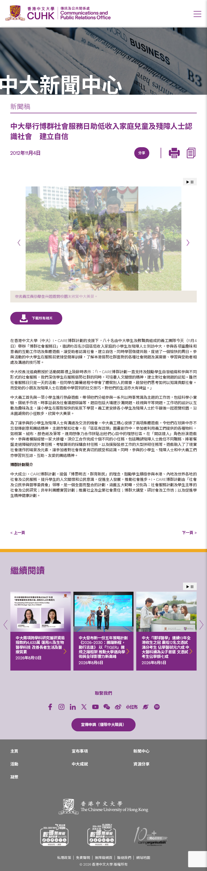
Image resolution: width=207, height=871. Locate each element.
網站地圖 (143, 858)
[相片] (103, 238)
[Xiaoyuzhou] (145, 707)
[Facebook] (97, 159)
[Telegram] (134, 159)
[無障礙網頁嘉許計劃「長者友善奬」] (101, 835)
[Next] (188, 243)
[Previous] (19, 243)
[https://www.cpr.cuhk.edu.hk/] (84, 13)
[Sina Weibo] (147, 159)
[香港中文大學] (31, 13)
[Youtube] (95, 707)
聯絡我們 (124, 858)
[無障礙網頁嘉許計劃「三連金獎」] (54, 835)
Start (188, 182)
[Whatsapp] (159, 159)
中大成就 (80, 764)
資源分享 (141, 764)
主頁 (14, 751)
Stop (192, 182)
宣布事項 (80, 751)
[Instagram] (61, 707)
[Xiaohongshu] (132, 707)
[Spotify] (157, 707)
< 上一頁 (17, 532)
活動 (14, 764)
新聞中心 (141, 751)
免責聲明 (83, 858)
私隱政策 (64, 858)
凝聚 (14, 777)
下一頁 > (189, 532)
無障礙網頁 (103, 858)
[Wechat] (107, 707)
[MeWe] (172, 159)
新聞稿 (20, 107)
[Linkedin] (110, 159)
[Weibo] (118, 707)
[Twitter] (122, 159)
